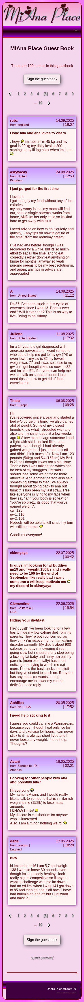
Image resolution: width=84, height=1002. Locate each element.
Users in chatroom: (61, 989)
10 (40, 103)
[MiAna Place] (42, 23)
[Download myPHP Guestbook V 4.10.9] (42, 959)
